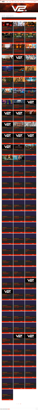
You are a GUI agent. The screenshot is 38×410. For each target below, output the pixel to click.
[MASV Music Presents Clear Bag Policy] (19, 24)
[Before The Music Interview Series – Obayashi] (7, 325)
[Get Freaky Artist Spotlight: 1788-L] (30, 224)
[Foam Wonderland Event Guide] (30, 57)
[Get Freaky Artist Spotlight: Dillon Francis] (7, 235)
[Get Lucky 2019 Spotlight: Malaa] (7, 391)
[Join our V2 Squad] (19, 336)
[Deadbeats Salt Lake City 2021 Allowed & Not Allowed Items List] (19, 169)
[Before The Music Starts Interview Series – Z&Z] (19, 347)
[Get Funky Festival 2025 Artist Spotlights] (7, 35)
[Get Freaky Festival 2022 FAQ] (7, 135)
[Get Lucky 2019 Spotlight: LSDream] (7, 358)
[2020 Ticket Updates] (30, 258)
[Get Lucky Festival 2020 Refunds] (19, 269)
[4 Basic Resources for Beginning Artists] (7, 269)
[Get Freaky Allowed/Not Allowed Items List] (19, 180)
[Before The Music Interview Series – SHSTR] (19, 313)
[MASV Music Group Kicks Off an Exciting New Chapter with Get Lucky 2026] (30, 35)
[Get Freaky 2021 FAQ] (7, 180)
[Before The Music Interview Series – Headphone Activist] (7, 302)
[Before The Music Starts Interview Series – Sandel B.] (7, 347)
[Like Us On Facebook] (31, 1)
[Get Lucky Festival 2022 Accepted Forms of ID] (7, 157)
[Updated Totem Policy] (30, 369)
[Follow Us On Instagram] (33, 1)
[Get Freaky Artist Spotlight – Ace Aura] (19, 224)
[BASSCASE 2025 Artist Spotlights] (30, 46)
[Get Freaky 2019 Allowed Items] (30, 325)
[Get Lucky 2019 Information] (30, 347)
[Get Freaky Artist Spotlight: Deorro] (7, 224)
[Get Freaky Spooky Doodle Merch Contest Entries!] (30, 124)
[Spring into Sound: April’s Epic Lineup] (7, 46)
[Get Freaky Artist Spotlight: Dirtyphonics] (30, 213)
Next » (20, 403)
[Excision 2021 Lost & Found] (7, 247)
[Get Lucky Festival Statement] (30, 269)
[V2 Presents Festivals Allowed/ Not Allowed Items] (30, 113)
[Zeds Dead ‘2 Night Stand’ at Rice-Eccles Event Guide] (30, 91)
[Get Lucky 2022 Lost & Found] (19, 146)
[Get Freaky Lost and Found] (7, 313)
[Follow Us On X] (32, 1)
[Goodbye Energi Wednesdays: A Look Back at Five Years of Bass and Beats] (19, 102)
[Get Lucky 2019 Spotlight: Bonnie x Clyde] (30, 380)
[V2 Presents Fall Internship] (30, 336)
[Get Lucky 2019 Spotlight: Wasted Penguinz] (7, 380)
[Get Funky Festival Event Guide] (7, 91)
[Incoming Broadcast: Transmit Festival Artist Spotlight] (19, 113)
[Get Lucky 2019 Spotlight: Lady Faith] (19, 380)
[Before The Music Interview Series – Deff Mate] (19, 280)
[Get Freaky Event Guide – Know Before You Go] (19, 57)
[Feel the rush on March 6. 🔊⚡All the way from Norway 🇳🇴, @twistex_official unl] (30, 24)
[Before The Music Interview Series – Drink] (7, 280)
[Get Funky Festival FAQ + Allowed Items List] (7, 258)
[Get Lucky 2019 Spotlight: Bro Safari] (7, 369)
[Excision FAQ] (19, 247)
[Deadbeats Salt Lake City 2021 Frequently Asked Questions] (7, 169)
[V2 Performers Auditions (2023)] (19, 124)
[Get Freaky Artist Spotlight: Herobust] (30, 191)
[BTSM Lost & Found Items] (30, 135)
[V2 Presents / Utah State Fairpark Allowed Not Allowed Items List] (30, 102)
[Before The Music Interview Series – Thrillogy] (30, 302)
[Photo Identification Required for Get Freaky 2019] (30, 313)
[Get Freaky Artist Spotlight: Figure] (7, 213)
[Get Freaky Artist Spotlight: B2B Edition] (7, 191)
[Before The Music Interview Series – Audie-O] (19, 325)
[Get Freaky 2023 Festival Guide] (7, 113)
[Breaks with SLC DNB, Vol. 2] (30, 68)
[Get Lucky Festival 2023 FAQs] (7, 124)
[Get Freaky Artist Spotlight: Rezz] (19, 235)
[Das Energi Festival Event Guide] (19, 68)
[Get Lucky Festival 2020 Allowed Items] (7, 291)
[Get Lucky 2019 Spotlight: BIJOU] (30, 358)
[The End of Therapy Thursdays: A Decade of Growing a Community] (19, 91)
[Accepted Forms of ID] (30, 180)
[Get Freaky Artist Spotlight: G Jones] (30, 202)
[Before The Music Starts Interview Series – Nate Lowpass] (7, 336)
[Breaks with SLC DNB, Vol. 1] (19, 79)
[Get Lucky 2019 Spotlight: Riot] (19, 358)
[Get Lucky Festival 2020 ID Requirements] (30, 280)
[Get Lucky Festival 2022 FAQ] (30, 146)
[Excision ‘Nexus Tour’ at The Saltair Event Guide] (30, 79)
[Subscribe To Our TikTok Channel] (35, 1)
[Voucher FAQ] (19, 258)
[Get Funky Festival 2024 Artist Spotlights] (7, 102)
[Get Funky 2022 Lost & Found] (19, 135)
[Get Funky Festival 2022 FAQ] (7, 146)
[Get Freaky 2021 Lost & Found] (30, 169)
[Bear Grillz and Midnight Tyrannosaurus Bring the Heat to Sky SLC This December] (19, 46)
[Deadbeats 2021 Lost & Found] (30, 157)
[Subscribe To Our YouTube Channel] (34, 1)
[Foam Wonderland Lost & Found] (19, 202)
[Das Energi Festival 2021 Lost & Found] (30, 235)
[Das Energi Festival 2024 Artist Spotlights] (7, 79)
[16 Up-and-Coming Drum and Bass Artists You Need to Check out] (7, 57)
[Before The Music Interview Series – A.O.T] (19, 291)
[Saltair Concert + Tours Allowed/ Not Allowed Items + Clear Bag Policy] (7, 24)
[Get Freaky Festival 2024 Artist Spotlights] (7, 68)
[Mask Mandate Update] (19, 157)
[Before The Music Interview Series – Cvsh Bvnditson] (30, 291)
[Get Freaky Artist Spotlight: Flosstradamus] (19, 213)
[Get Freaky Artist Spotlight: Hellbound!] (7, 202)
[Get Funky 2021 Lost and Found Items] (30, 247)
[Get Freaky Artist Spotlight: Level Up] (19, 191)
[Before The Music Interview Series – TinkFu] (19, 302)
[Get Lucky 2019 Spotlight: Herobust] (19, 369)
